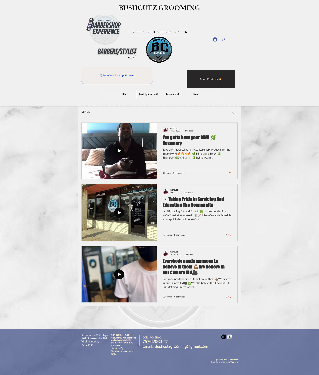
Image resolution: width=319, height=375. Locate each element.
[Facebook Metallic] (229, 336)
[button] (233, 113)
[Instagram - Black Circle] (223, 336)
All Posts (85, 112)
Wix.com (234, 362)
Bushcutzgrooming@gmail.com (181, 347)
